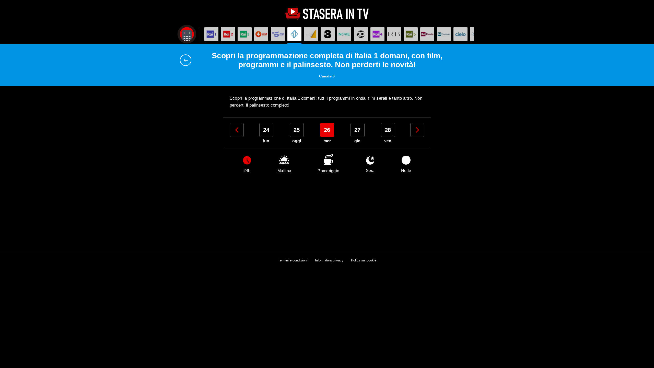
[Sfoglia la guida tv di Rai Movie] (427, 34)
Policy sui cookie (363, 260)
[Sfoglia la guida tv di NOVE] (344, 34)
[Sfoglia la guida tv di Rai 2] (228, 34)
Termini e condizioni (292, 260)
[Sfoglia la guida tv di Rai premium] (444, 34)
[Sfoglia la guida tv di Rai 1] (211, 34)
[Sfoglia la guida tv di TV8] (328, 34)
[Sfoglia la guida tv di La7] (311, 34)
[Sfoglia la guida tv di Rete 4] (261, 34)
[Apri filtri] (187, 34)
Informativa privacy (329, 260)
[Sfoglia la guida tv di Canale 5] (278, 34)
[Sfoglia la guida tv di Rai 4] (377, 34)
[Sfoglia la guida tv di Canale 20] (361, 34)
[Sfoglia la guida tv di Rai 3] (245, 34)
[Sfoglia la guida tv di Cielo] (460, 34)
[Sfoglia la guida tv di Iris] (394, 34)
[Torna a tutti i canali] (187, 60)
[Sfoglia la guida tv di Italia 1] (294, 34)
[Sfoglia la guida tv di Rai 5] (411, 34)
